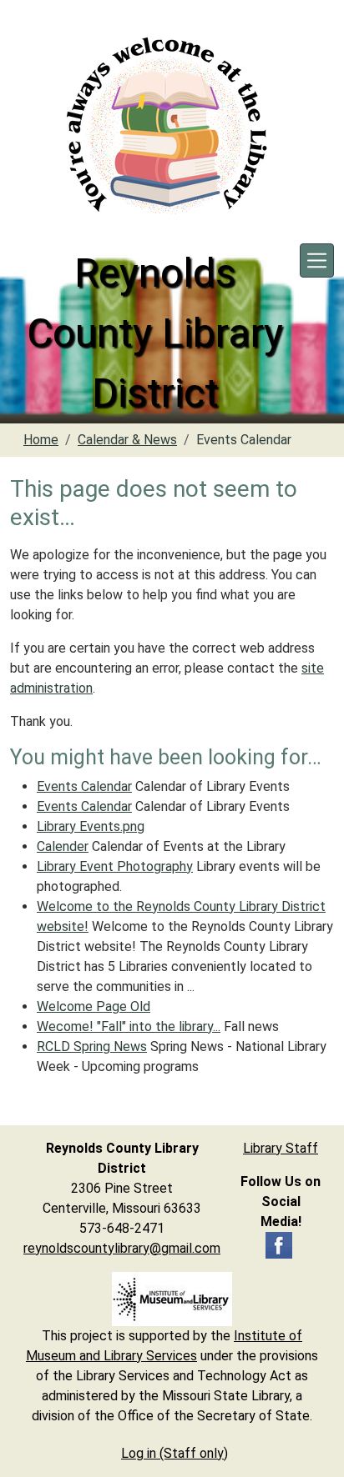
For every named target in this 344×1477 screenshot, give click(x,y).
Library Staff (280, 1148)
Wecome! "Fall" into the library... (128, 1026)
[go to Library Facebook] (279, 1244)
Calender (63, 846)
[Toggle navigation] (317, 260)
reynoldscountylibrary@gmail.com (121, 1248)
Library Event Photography (115, 866)
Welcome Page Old (93, 1006)
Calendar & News (127, 440)
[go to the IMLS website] (172, 1299)
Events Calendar (84, 786)
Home (40, 440)
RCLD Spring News (92, 1046)
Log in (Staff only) (174, 1453)
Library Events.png (90, 826)
